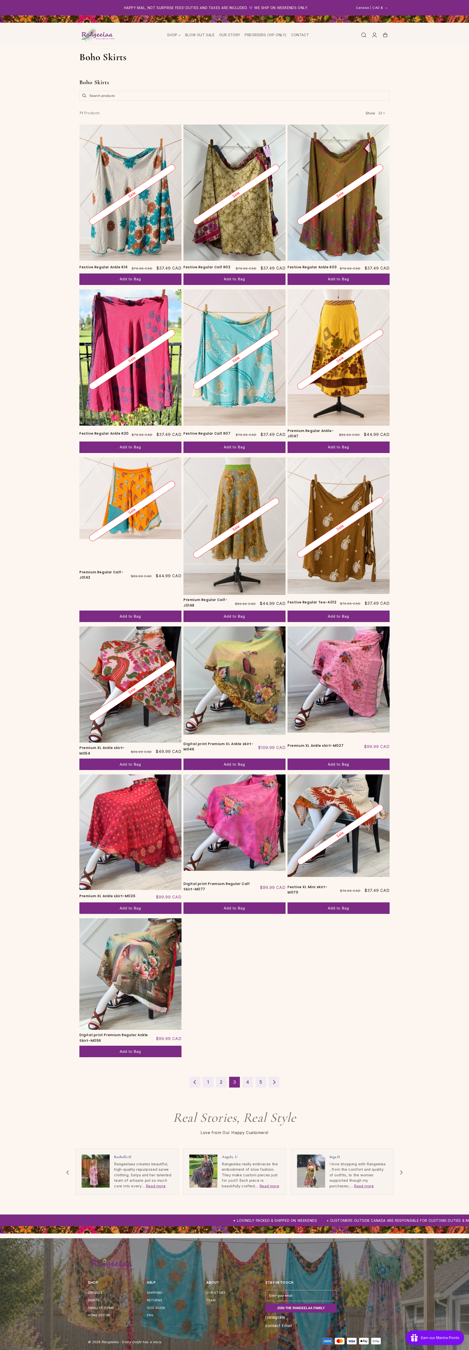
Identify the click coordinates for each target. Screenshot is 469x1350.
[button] (363, 35)
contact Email (278, 1325)
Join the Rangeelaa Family (301, 1308)
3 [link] (234, 1082)
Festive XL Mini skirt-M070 (307, 890)
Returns (154, 1300)
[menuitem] (174, 35)
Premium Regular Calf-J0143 (101, 575)
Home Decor (99, 1315)
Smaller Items (101, 1308)
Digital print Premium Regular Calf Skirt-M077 (216, 886)
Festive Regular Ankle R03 (312, 267)
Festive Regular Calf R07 (206, 433)
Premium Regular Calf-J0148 (205, 602)
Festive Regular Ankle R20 (104, 433)
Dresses (95, 1292)
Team (210, 1300)
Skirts (94, 1300)
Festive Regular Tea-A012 (312, 602)
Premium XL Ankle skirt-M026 (107, 896)
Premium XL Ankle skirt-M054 (102, 750)
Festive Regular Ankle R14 (103, 267)
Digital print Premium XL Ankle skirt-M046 (218, 746)
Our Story (216, 1292)
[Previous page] (195, 1082)
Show (370, 113)
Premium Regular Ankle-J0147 (311, 433)
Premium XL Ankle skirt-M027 (315, 745)
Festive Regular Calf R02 (206, 267)
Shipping (154, 1292)
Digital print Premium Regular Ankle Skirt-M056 (113, 1037)
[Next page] (274, 1082)
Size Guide (156, 1308)
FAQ (150, 1315)
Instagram (275, 1317)
